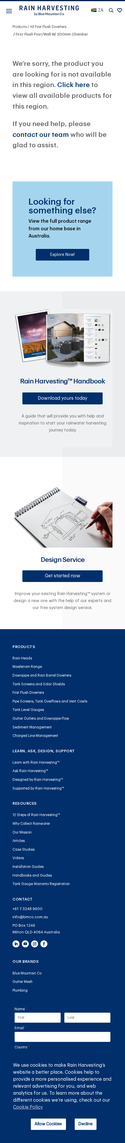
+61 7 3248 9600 (27, 909)
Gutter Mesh (22, 981)
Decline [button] (85, 1124)
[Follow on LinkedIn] (15, 943)
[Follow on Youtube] (25, 943)
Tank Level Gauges (28, 710)
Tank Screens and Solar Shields (38, 684)
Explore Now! (62, 255)
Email (28, 1028)
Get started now (62, 576)
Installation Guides (28, 866)
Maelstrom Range (27, 666)
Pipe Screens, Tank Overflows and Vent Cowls (49, 701)
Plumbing (20, 990)
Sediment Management (32, 727)
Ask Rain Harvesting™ (30, 771)
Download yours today (62, 398)
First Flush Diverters (28, 692)
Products (19, 27)
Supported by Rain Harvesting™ (38, 788)
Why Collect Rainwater (31, 823)
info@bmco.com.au (30, 917)
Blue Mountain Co (27, 973)
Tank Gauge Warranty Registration (41, 884)
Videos (18, 858)
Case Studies (23, 849)
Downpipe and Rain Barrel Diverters (41, 675)
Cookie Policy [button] (28, 1107)
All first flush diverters (48, 27)
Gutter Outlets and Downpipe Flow (40, 718)
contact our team (40, 134)
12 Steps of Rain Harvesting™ (36, 815)
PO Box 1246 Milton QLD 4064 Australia (36, 928)
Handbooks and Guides (32, 875)
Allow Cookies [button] (48, 1124)
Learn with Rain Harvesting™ (36, 762)
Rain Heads (22, 658)
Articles (18, 841)
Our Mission (22, 832)
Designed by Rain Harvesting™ (37, 779)
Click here (73, 85)
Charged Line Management (35, 735)
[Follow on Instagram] (34, 943)
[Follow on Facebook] (43, 943)
